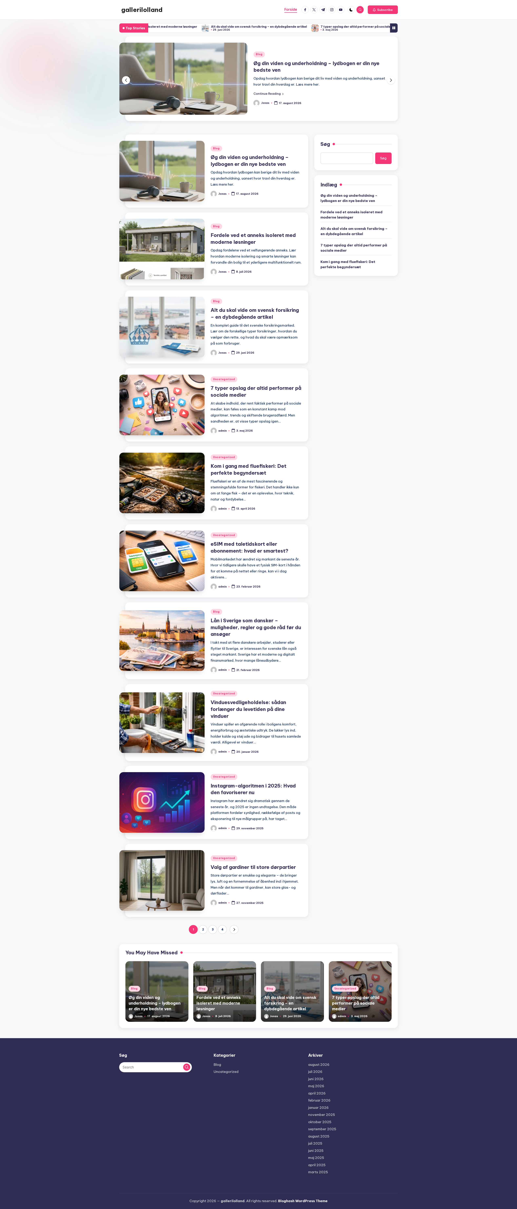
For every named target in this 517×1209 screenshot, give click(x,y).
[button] (383, 9)
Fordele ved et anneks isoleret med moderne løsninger (319, 67)
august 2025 (318, 1136)
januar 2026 (318, 1107)
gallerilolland (142, 10)
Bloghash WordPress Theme (303, 1201)
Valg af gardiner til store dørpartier (253, 867)
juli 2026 (315, 1071)
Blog (259, 57)
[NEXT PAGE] (234, 929)
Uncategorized (224, 379)
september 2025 (322, 1129)
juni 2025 (316, 1150)
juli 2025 (315, 1143)
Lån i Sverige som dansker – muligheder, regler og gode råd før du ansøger (256, 627)
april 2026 (317, 1093)
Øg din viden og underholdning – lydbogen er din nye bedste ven (348, 198)
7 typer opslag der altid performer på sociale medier (274, 26)
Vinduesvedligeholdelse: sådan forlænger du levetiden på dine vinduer (248, 709)
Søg (325, 144)
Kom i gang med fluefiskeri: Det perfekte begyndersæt (371, 26)
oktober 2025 (319, 1122)
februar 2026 (319, 1100)
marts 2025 (318, 1172)
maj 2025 (316, 1157)
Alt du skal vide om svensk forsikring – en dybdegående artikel (172, 26)
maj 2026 (316, 1086)
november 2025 (321, 1114)
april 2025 (317, 1165)
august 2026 (318, 1064)
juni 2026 (316, 1079)
